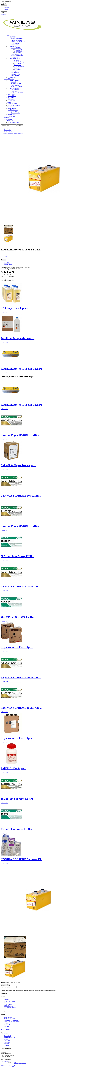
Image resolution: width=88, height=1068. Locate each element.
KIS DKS (13, 82)
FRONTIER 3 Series (17, 38)
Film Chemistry (13, 88)
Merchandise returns (9, 1037)
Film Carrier (14, 111)
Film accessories (15, 113)
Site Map (6, 1026)
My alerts (6, 1045)
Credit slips (7, 1040)
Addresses (7, 1042)
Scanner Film (14, 44)
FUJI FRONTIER (16, 83)
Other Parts (17, 69)
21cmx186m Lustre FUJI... (16, 828)
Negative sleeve (12, 116)
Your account (5, 1030)
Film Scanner (14, 57)
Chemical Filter (12, 96)
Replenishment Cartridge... (17, 647)
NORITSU (12, 46)
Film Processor (15, 43)
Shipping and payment (20, 1063)
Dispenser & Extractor (14, 105)
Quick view (4, 312)
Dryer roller (17, 63)
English (6, 9)
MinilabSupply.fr (8, 1006)
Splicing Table (11, 114)
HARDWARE (8, 119)
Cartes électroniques (19, 62)
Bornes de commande (13, 122)
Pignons (16, 68)
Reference (4, 277)
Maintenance (11, 99)
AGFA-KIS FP (12, 77)
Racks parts (17, 65)
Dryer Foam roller (19, 66)
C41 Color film (15, 89)
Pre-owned (8, 120)
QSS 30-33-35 (18, 49)
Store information (5, 1061)
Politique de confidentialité (11, 1020)
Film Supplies (11, 94)
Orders (6, 1039)
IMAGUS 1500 (15, 74)
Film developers (12, 108)
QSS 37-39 (17, 52)
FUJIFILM (12, 37)
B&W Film (14, 91)
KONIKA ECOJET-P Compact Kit (21, 859)
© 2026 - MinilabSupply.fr (8, 1066)
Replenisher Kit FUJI (17, 93)
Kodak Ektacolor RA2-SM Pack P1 (21, 368)
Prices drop (7, 1002)
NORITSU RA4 (15, 85)
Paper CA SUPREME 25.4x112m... (21, 586)
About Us (6, 1023)
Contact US (7, 1025)
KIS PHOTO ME (14, 58)
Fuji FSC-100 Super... (13, 768)
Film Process (9, 106)
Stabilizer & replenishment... (17, 338)
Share (5, 256)
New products (8, 1004)
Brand (7, 35)
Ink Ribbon (11, 97)
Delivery (6, 999)
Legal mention (8, 1017)
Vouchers (6, 1043)
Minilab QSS (16, 48)
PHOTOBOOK (15, 75)
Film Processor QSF (16, 54)
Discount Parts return (10, 1007)
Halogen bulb (11, 100)
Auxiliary (8, 102)
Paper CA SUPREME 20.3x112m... (21, 677)
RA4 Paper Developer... (14, 308)
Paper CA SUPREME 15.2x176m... (21, 707)
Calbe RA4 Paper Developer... (18, 465)
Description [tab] (7, 263)
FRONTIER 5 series (16, 40)
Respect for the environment (11, 1021)
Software (6, 117)
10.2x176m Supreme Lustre (17, 798)
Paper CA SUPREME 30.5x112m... (21, 495)
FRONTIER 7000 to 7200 (18, 41)
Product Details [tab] (8, 264)
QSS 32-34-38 (18, 51)
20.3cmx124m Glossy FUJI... (17, 616)
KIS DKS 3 (15, 60)
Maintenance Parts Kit (17, 55)
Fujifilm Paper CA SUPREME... (20, 435)
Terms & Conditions (9, 1018)
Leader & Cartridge (13, 103)
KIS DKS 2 (14, 71)
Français (6, 7)
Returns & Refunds (9, 1001)
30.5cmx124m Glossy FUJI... (17, 556)
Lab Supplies (9, 79)
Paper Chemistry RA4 (15, 80)
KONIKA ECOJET (16, 86)
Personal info (7, 1036)
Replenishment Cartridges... (17, 738)
